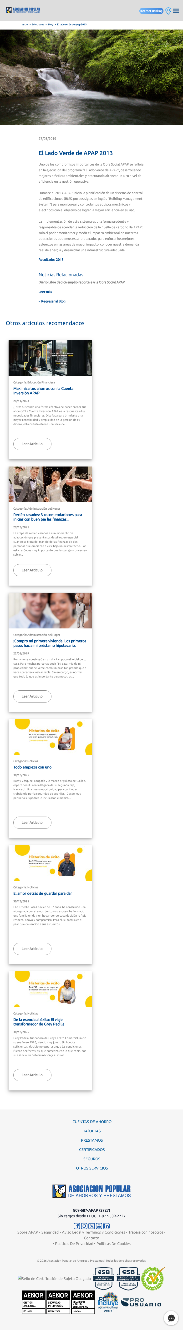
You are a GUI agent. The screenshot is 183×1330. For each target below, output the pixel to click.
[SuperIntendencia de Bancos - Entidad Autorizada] (104, 1278)
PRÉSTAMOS (92, 1140)
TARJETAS (92, 1131)
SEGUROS (91, 1159)
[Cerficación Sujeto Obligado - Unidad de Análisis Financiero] (55, 1278)
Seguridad (50, 1232)
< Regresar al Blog (52, 301)
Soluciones (38, 24)
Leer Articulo (32, 444)
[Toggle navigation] (176, 10)
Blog (50, 24)
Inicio (25, 24)
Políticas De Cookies (114, 1243)
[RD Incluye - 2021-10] (108, 1302)
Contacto (91, 1238)
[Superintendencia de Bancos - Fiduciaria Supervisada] (128, 1278)
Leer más (45, 292)
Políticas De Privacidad (74, 1243)
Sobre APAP (27, 1232)
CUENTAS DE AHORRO (92, 1121)
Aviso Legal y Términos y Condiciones (93, 1232)
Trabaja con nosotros (145, 1232)
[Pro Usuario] (141, 1302)
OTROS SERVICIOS (92, 1168)
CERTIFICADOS (92, 1149)
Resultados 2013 (51, 259)
